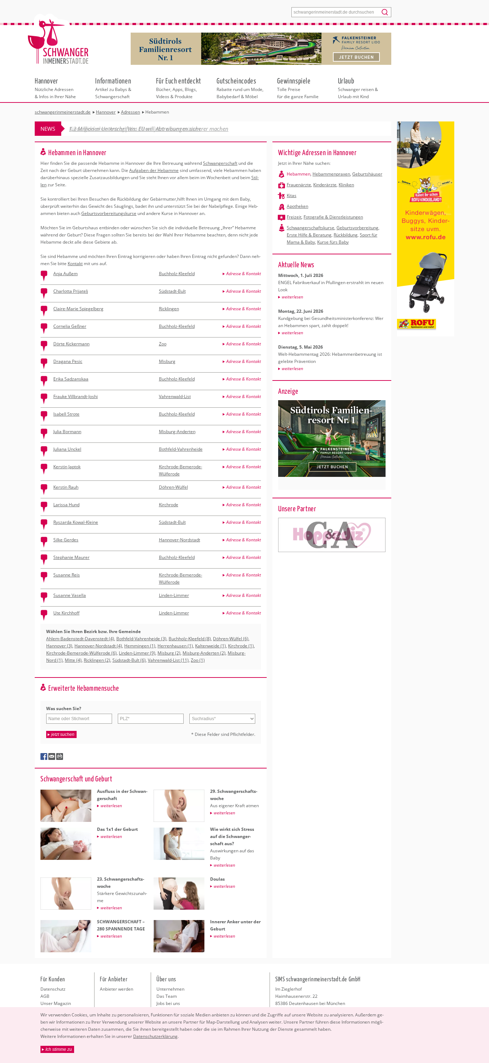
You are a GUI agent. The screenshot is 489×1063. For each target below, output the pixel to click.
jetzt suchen (62, 734)
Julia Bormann (67, 431)
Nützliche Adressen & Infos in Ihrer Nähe (55, 88)
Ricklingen (169, 309)
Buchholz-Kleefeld (177, 273)
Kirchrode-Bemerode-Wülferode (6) (81, 653)
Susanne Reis (66, 575)
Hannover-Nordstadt (179, 540)
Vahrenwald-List (175, 396)
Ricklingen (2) (97, 660)
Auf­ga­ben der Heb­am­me (154, 170)
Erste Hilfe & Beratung (309, 235)
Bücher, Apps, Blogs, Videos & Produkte (178, 88)
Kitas (291, 195)
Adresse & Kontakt (243, 273)
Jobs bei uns (168, 1003)
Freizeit (294, 217)
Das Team (166, 996)
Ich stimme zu (58, 1049)
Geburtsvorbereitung (357, 228)
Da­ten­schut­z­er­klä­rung (155, 1036)
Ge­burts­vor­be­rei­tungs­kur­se (108, 213)
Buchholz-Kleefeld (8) (190, 639)
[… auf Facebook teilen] (44, 756)
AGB (44, 996)
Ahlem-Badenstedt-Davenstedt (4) (80, 639)
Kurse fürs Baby (333, 242)
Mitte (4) (73, 660)
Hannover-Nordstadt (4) (98, 646)
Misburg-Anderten (177, 431)
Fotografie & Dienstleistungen (333, 217)
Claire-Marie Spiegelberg (78, 309)
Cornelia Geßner (69, 326)
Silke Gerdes (65, 540)
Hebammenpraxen (331, 174)
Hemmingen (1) (139, 646)
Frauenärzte (299, 185)
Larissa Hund (66, 505)
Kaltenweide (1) (210, 646)
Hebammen (298, 174)
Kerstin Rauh (65, 487)
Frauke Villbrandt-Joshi (75, 396)
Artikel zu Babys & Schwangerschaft (113, 88)
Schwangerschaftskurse (310, 228)
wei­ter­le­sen (292, 297)
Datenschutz (53, 989)
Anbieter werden (116, 989)
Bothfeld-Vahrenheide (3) (141, 639)
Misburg (167, 361)
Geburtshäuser (367, 174)
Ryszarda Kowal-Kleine (75, 522)
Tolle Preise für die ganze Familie (298, 88)
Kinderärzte (325, 185)
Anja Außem (65, 273)
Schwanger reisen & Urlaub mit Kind (358, 88)
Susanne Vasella (69, 595)
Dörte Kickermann (71, 344)
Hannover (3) (59, 646)
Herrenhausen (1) (175, 646)
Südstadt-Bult (172, 291)
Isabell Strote (66, 414)
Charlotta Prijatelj (70, 291)
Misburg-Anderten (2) (204, 653)
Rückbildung (346, 235)
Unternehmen (170, 989)
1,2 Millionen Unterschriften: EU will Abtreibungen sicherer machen (148, 128)
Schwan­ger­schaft (220, 163)
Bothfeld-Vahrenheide (181, 449)
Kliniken (346, 185)
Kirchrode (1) (241, 646)
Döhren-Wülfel (173, 487)
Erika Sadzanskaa (70, 379)
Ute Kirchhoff (66, 613)
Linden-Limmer (174, 595)
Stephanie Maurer (71, 557)
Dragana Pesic (67, 361)
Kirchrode (168, 505)
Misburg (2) (169, 653)
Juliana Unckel (67, 449)
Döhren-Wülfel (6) (230, 639)
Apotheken (297, 206)
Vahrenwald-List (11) (168, 660)
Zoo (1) (198, 660)
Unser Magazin (55, 1003)
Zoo (162, 344)
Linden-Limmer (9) (137, 653)
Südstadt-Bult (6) (129, 660)
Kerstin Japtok (67, 467)
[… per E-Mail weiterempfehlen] (51, 756)
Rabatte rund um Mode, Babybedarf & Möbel (240, 88)
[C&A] (332, 535)
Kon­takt (75, 263)
